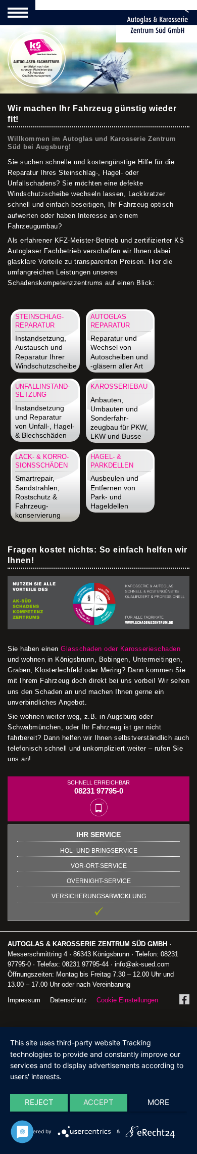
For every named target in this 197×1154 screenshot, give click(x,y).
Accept (98, 1102)
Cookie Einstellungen (127, 1000)
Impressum (24, 1000)
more (158, 1102)
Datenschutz (68, 1000)
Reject (39, 1102)
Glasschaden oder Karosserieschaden (120, 649)
